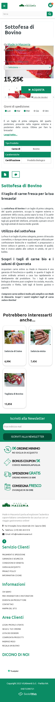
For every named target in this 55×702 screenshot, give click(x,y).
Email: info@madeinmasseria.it (19, 534)
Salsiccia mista (38, 351)
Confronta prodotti (13, 637)
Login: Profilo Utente (13, 625)
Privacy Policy (9, 571)
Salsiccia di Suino (13, 351)
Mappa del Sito (9, 608)
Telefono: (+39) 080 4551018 (17, 530)
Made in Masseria (19, 44)
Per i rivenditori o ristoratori (17, 596)
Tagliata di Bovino (13, 394)
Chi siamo (6, 592)
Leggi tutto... (10, 134)
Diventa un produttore (14, 600)
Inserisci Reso (8, 642)
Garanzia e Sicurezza (12, 559)
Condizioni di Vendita (13, 563)
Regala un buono (11, 646)
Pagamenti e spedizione (13, 555)
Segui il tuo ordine (11, 629)
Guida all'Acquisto (11, 567)
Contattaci (7, 604)
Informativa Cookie (12, 575)
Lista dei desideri (10, 633)
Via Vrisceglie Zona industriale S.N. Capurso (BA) (25, 526)
